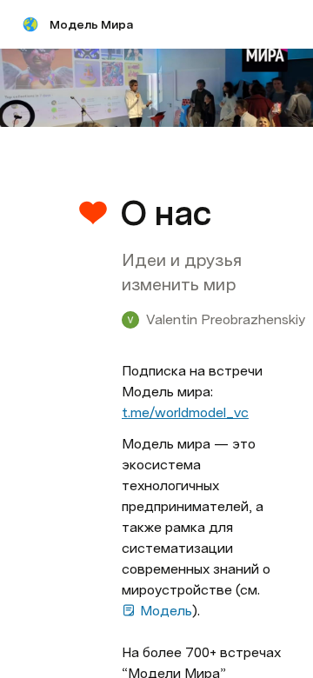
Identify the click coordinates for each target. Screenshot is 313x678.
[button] (131, 174)
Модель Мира (91, 24)
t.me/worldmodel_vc (185, 412)
